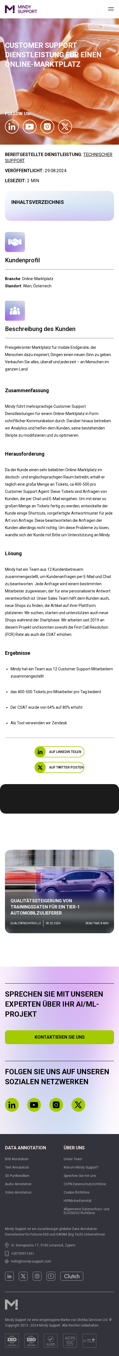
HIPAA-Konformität (78, 1201)
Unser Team (73, 1159)
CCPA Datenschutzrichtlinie (85, 1184)
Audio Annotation (18, 1184)
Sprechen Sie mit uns (80, 1176)
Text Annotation (17, 1167)
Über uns (74, 1147)
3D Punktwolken (17, 1176)
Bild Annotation (17, 1159)
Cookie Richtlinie (76, 1192)
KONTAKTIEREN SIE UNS (60, 1037)
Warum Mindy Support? (81, 1167)
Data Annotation (25, 1147)
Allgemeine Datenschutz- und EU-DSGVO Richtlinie (86, 1211)
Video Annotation (18, 1192)
